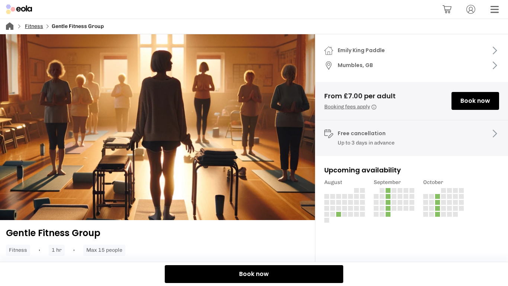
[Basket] (447, 9)
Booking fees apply (347, 107)
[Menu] (494, 9)
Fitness (34, 26)
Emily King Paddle (361, 50)
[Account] (470, 9)
